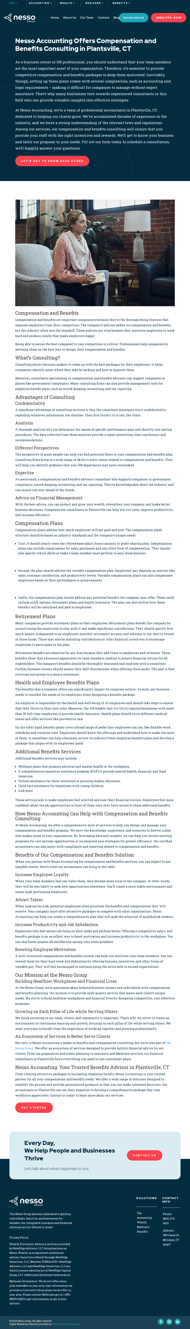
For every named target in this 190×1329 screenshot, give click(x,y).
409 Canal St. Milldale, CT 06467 (171, 1239)
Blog (117, 17)
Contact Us (144, 1155)
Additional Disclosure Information (47, 1275)
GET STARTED (34, 1107)
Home (55, 17)
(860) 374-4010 (168, 17)
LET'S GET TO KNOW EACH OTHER (52, 161)
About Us (69, 17)
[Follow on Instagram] (169, 1322)
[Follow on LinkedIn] (178, 1322)
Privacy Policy (18, 1237)
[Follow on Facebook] (161, 1322)
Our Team (87, 17)
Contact (103, 17)
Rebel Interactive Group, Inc (66, 1324)
